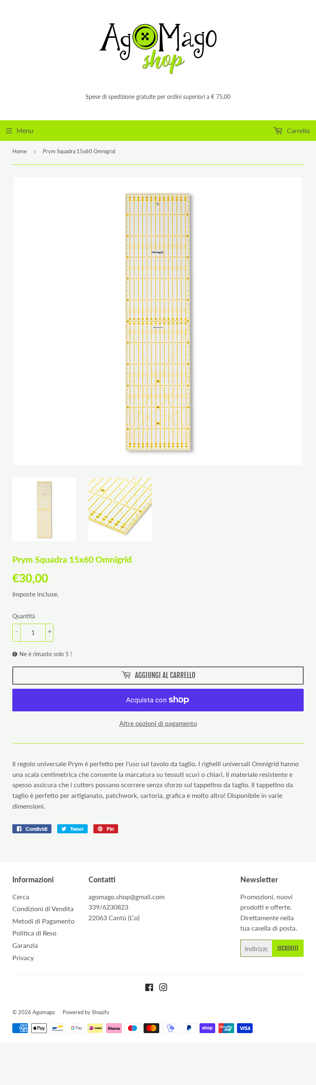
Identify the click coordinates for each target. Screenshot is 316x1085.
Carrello (297, 130)
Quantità (23, 616)
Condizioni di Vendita (43, 908)
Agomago (44, 1012)
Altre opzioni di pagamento (158, 723)
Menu (24, 130)
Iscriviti (287, 948)
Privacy (23, 957)
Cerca (20, 896)
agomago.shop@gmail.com (126, 896)
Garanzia (25, 945)
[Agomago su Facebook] (149, 988)
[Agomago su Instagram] (163, 988)
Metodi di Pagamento (43, 921)
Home (19, 151)
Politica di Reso (34, 933)
